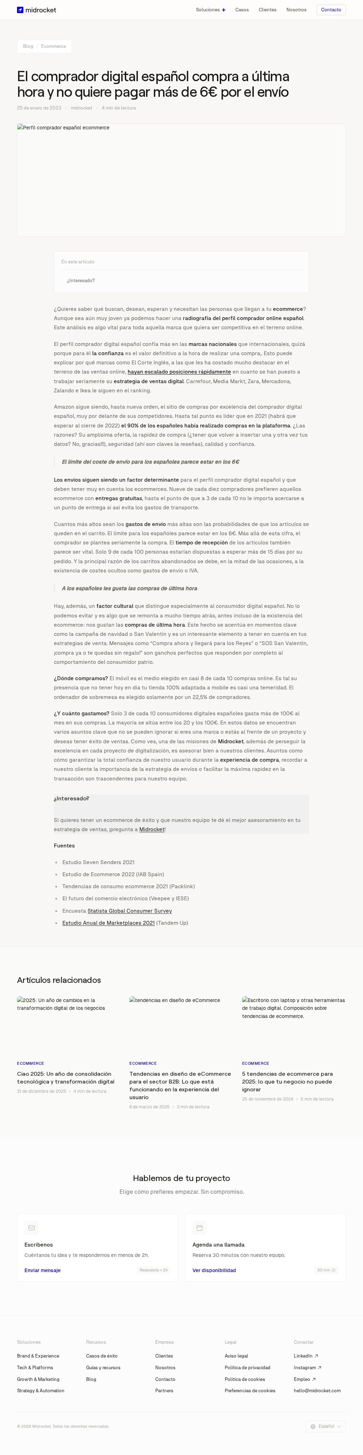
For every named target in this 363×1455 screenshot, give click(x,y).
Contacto (331, 9)
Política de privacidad (247, 1367)
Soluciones (208, 9)
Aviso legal (236, 1356)
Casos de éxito (102, 1356)
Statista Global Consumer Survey (130, 911)
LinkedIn (303, 1356)
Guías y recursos (103, 1367)
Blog (28, 46)
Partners (164, 1390)
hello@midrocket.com (317, 1390)
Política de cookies (245, 1379)
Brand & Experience (38, 1356)
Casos (242, 9)
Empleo (302, 1379)
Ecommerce (53, 46)
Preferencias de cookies (250, 1390)
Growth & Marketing (38, 1379)
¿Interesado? (81, 280)
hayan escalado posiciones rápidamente (179, 372)
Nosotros (296, 9)
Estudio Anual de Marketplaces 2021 (108, 923)
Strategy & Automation (41, 1390)
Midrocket (151, 829)
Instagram (305, 1367)
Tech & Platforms (35, 1367)
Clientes (268, 9)
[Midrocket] (36, 10)
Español (326, 1426)
